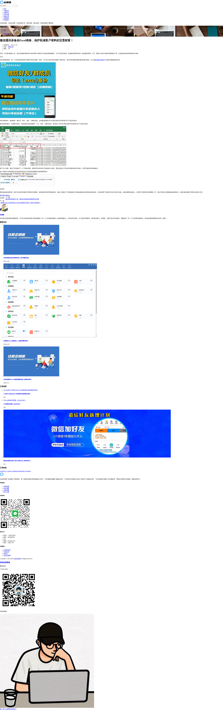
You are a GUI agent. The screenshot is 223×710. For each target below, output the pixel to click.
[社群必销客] (5, 4)
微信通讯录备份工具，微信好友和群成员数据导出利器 (22, 199)
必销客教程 (14, 471)
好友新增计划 (3, 471)
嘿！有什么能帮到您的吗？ (8, 709)
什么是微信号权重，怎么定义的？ (11, 404)
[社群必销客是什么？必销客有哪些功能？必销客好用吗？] (31, 376)
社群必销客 (28, 471)
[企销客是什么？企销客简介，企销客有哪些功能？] (50, 337)
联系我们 (6, 20)
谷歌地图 (6, 490)
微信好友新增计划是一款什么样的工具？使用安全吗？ (17, 460)
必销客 (2, 214)
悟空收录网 (6, 555)
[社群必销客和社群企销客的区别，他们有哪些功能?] (31, 254)
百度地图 (6, 486)
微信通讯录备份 (100, 60)
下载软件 (6, 10)
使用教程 (6, 18)
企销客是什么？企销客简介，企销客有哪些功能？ (15, 340)
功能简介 (6, 12)
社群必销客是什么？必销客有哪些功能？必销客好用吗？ (17, 379)
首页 (4, 9)
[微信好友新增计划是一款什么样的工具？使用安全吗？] (87, 457)
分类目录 (6, 552)
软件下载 (6, 492)
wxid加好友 (9, 471)
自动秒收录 (6, 550)
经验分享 (6, 16)
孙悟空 (5, 553)
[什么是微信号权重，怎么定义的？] (14, 400)
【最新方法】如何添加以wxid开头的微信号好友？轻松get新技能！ (20, 202)
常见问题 (6, 14)
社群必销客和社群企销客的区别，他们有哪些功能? (16, 257)
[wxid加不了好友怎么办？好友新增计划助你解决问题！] (20, 390)
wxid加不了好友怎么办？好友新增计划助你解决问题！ (17, 393)
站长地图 (6, 488)
